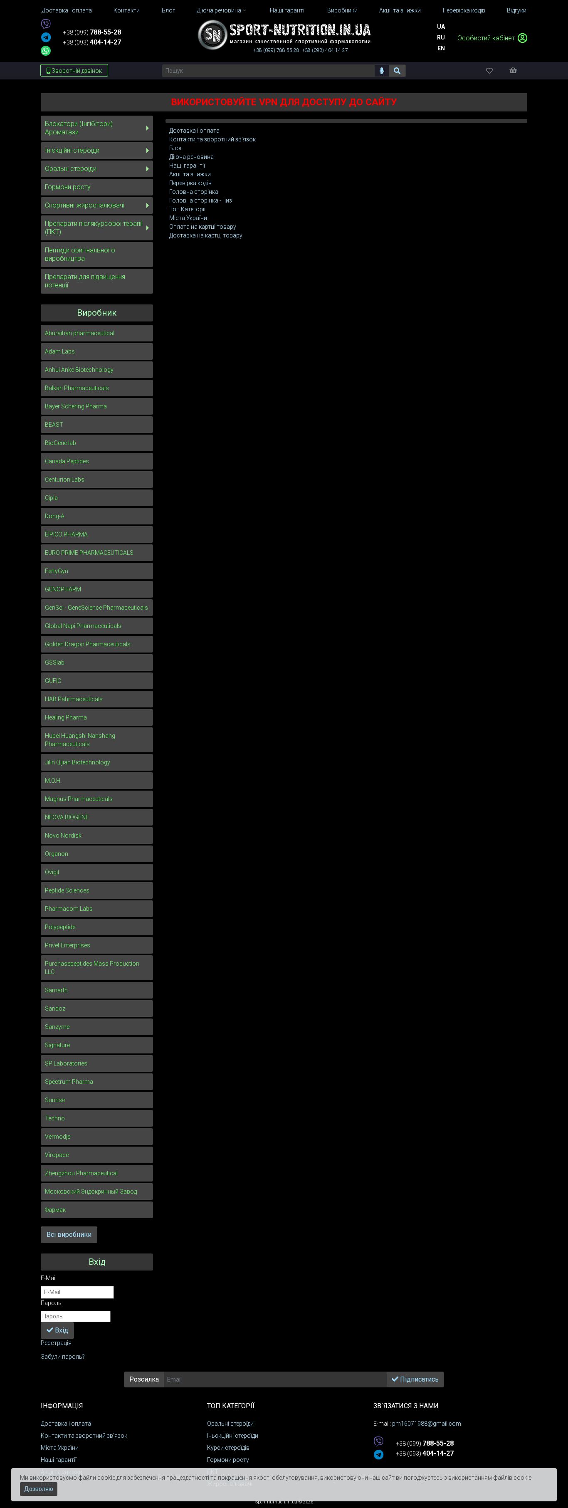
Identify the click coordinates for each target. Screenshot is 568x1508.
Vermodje (57, 1136)
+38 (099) (92, 32)
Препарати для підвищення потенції (85, 281)
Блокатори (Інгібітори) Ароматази (79, 128)
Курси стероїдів (228, 1447)
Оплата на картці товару (202, 226)
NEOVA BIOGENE (67, 817)
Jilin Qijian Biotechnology (77, 762)
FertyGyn (56, 571)
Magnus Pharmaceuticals (79, 799)
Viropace (57, 1155)
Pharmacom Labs (69, 908)
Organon (56, 853)
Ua (441, 26)
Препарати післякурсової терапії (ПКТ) (94, 228)
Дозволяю (38, 1489)
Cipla (51, 497)
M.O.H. (53, 780)
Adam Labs (60, 351)
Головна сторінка (193, 191)
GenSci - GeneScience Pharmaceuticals (96, 607)
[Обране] (496, 70)
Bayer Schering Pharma (76, 406)
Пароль (51, 1303)
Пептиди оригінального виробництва (80, 254)
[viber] (46, 24)
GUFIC (53, 680)
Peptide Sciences (67, 890)
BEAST (54, 424)
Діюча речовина (191, 156)
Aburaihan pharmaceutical (79, 333)
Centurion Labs (64, 479)
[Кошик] (517, 70)
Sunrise (55, 1100)
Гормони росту (68, 187)
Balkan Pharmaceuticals (77, 388)
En (441, 48)
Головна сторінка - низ (200, 200)
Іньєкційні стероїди (232, 1435)
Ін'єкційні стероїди (72, 150)
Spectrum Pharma (69, 1081)
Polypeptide (60, 927)
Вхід (60, 1330)
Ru (441, 37)
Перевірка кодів (190, 183)
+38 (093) (92, 42)
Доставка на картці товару (205, 235)
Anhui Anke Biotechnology (79, 369)
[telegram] (46, 38)
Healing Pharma (66, 717)
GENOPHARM (63, 589)
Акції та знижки (190, 174)
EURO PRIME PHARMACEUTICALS (89, 552)
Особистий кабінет (486, 38)
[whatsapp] (46, 51)
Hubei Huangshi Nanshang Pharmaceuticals (80, 739)
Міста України (188, 218)
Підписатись (418, 1379)
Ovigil (52, 872)
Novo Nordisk (63, 835)
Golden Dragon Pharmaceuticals (88, 644)
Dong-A (54, 516)
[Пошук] (397, 70)
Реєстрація (56, 1343)
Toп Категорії (187, 209)
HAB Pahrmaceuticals (74, 699)
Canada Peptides (67, 461)
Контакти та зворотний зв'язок (212, 139)
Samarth (56, 990)
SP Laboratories (66, 1063)
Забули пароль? (63, 1356)
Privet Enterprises (67, 945)
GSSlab (54, 662)
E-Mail (49, 1278)
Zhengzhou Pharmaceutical (81, 1173)
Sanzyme (57, 1026)
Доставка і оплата (194, 130)
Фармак (55, 1209)
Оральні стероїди (70, 169)
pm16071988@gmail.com (426, 1423)
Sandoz (55, 1008)
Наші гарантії (187, 165)
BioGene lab (60, 443)
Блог (176, 148)
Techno (55, 1118)
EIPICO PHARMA (66, 534)
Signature (57, 1045)
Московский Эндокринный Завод (91, 1191)
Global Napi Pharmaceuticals (83, 626)
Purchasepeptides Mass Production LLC (92, 967)
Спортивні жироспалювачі (84, 205)
